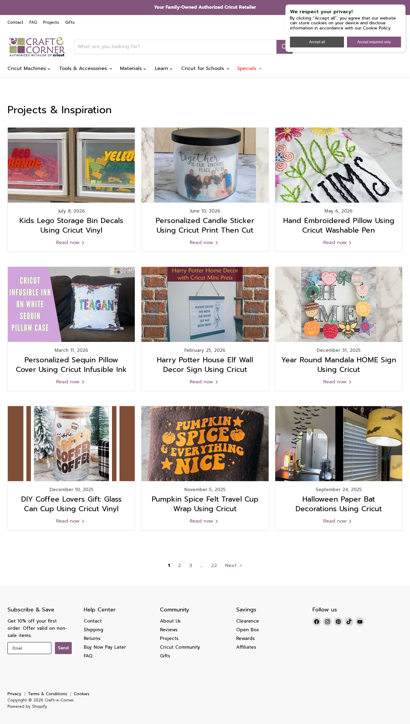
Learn (162, 68)
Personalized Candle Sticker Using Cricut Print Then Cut (204, 225)
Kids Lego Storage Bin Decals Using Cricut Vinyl (71, 225)
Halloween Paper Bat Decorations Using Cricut (338, 504)
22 (214, 565)
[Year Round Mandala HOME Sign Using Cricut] (338, 304)
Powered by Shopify (27, 706)
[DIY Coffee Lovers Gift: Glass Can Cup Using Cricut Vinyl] (71, 443)
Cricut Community (180, 647)
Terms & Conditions (47, 694)
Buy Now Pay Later (105, 647)
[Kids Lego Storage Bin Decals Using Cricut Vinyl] (71, 165)
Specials (247, 68)
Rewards (245, 638)
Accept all (317, 42)
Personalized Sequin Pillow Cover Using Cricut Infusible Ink (71, 364)
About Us (170, 621)
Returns (92, 638)
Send (63, 648)
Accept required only (374, 42)
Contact (15, 22)
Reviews (169, 629)
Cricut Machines (28, 68)
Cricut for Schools (203, 68)
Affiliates (246, 647)
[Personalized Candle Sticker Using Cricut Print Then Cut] (204, 165)
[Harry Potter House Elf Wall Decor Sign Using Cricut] (204, 304)
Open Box (247, 629)
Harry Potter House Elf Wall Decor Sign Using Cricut (205, 364)
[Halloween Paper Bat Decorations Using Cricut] (338, 443)
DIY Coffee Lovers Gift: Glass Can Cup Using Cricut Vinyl (71, 504)
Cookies (81, 694)
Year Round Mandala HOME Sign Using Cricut (338, 364)
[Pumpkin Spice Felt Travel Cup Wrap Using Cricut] (204, 443)
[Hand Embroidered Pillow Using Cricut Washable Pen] (338, 165)
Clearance (247, 621)
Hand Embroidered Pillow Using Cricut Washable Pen (338, 225)
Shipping (93, 629)
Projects (51, 22)
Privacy (14, 694)
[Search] (284, 47)
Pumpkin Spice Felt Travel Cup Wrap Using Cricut (205, 504)
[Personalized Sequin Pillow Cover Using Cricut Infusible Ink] (71, 304)
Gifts (70, 22)
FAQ (33, 22)
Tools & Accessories (84, 68)
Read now (68, 242)
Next (231, 565)
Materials (131, 68)
